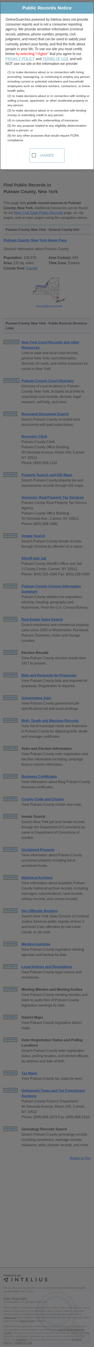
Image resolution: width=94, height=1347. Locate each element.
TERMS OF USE (55, 59)
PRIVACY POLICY (20, 59)
